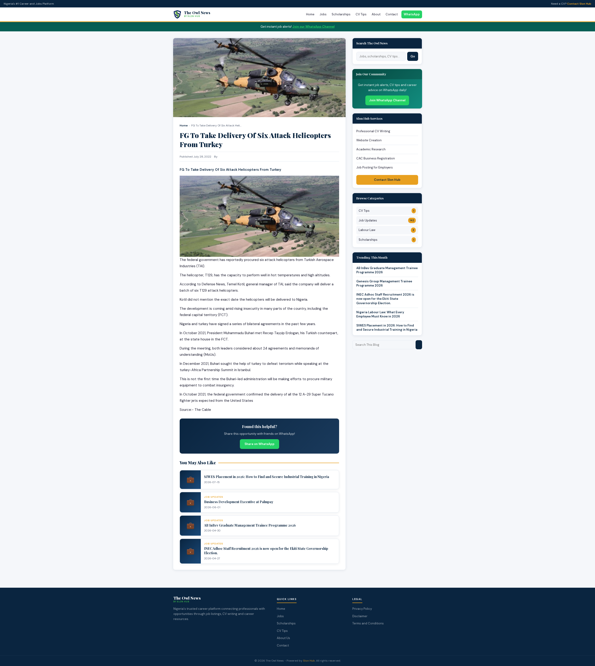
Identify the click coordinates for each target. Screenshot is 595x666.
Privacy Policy (362, 609)
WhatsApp (412, 14)
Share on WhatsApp (259, 444)
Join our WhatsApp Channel (313, 27)
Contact (392, 14)
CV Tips (361, 14)
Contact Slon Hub (579, 4)
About (376, 14)
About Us (283, 638)
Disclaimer (359, 616)
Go (412, 56)
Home (310, 14)
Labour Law (386, 230)
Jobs (323, 14)
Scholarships (341, 14)
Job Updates (386, 220)
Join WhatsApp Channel (387, 100)
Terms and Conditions (368, 623)
